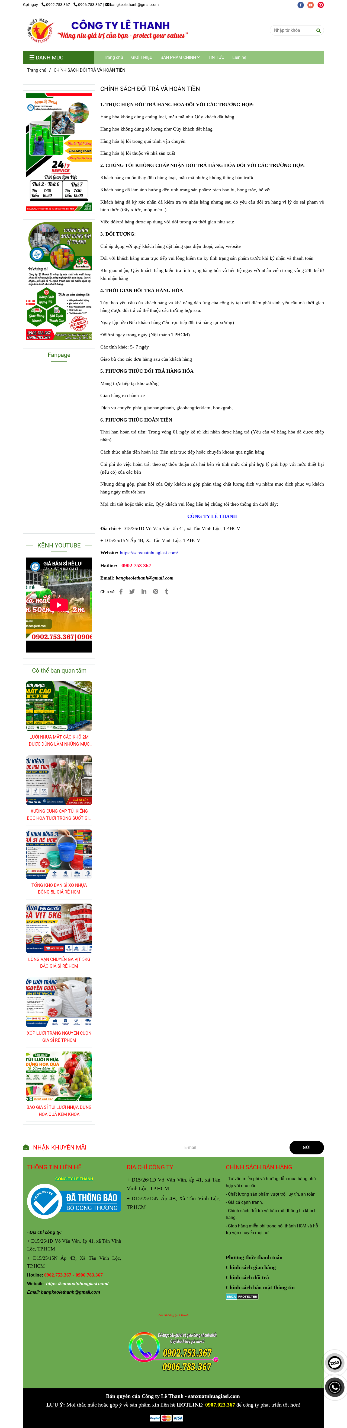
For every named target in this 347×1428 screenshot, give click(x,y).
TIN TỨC (216, 57)
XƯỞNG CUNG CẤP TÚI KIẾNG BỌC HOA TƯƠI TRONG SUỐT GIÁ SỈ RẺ (59, 815)
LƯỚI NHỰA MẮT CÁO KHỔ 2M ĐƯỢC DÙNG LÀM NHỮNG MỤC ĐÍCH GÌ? (59, 741)
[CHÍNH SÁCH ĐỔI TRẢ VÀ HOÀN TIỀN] (107, 30)
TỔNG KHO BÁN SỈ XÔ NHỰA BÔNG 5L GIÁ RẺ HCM (59, 889)
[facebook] (302, 4)
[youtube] (312, 4)
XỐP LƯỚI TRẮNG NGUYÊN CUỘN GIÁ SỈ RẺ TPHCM (59, 1037)
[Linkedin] (144, 591)
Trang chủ (113, 57)
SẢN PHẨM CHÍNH (178, 57)
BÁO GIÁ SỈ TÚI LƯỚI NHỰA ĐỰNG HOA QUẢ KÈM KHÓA (59, 1111)
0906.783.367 (90, 4)
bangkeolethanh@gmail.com (134, 4)
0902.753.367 (58, 4)
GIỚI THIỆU (141, 57)
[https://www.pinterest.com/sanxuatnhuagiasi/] (322, 4)
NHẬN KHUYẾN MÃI (59, 1147)
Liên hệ (239, 57)
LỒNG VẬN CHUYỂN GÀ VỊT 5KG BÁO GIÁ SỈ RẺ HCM (59, 963)
